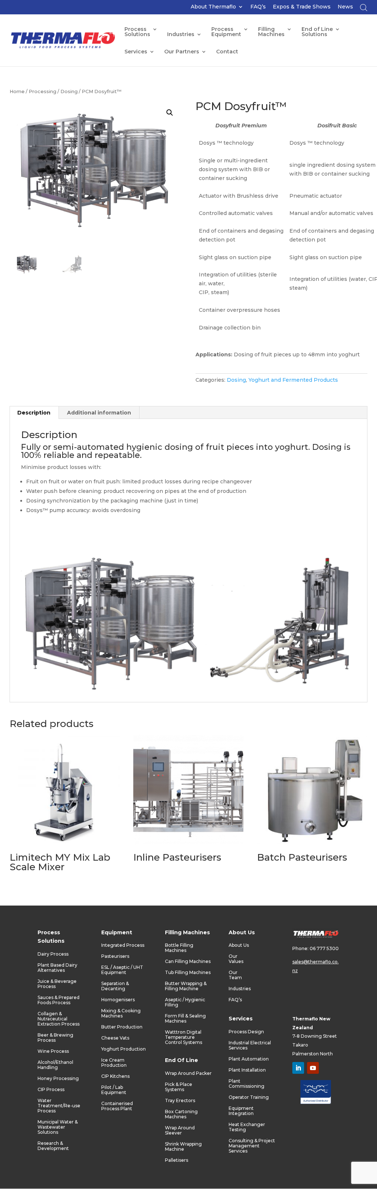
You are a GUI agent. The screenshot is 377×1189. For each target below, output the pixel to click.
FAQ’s (258, 7)
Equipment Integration (241, 1111)
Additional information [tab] (99, 412)
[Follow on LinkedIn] (298, 1068)
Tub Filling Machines (188, 972)
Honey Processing (58, 1078)
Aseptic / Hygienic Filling (185, 1002)
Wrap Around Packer (188, 1073)
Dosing (69, 91)
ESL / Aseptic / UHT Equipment (122, 970)
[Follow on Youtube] (313, 1068)
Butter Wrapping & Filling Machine (186, 986)
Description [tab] (33, 412)
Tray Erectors (180, 1100)
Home (17, 91)
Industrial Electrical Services (250, 1045)
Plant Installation (247, 1070)
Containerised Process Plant (117, 1106)
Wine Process (53, 1051)
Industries (180, 35)
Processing (42, 91)
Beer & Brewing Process (55, 1038)
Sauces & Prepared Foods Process (59, 1000)
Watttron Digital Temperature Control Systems (183, 1037)
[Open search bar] (363, 9)
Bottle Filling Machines (179, 948)
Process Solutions (137, 32)
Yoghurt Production (123, 1049)
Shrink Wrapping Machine (183, 1147)
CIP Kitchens (115, 1076)
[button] (169, 112)
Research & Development (53, 1146)
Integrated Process (122, 945)
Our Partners (181, 52)
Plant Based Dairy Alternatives (57, 968)
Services (135, 52)
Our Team (235, 975)
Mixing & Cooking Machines (121, 1013)
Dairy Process (53, 954)
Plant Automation (249, 1059)
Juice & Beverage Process (57, 984)
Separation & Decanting (115, 986)
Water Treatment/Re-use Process (59, 1106)
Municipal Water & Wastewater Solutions (58, 1127)
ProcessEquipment (226, 32)
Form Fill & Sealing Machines (185, 1018)
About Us (239, 945)
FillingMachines (271, 32)
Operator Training (249, 1097)
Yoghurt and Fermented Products (293, 380)
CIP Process (51, 1089)
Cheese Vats (115, 1038)
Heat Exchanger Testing (247, 1127)
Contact (227, 52)
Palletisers (176, 1160)
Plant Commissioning (246, 1084)
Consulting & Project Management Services (252, 1146)
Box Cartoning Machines (181, 1114)
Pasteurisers (115, 956)
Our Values (236, 959)
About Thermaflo (213, 7)
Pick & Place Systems (178, 1087)
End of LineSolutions (317, 32)
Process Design (246, 1031)
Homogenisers (118, 999)
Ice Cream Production (114, 1063)
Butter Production (121, 1027)
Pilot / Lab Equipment (113, 1090)
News (345, 7)
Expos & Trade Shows (302, 7)
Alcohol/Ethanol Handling (55, 1065)
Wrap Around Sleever (180, 1130)
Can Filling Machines (188, 961)
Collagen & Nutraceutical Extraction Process (59, 1019)
